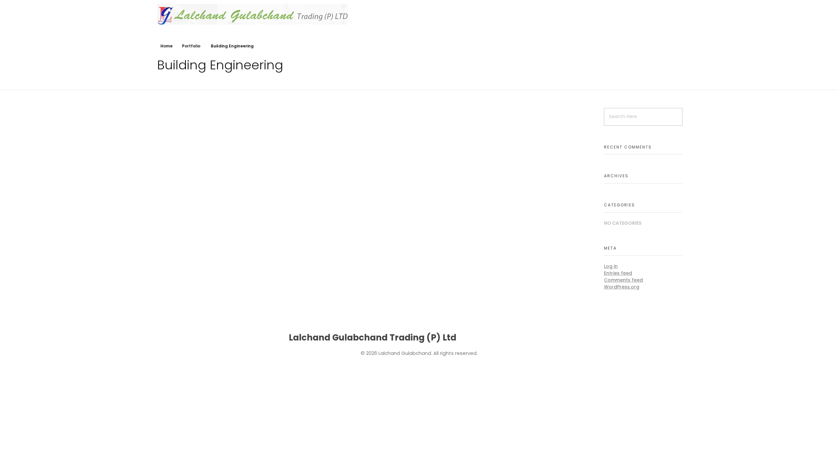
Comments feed (623, 280)
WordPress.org (621, 287)
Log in (611, 266)
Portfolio (191, 46)
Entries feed (618, 273)
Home (166, 46)
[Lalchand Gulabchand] (252, 14)
